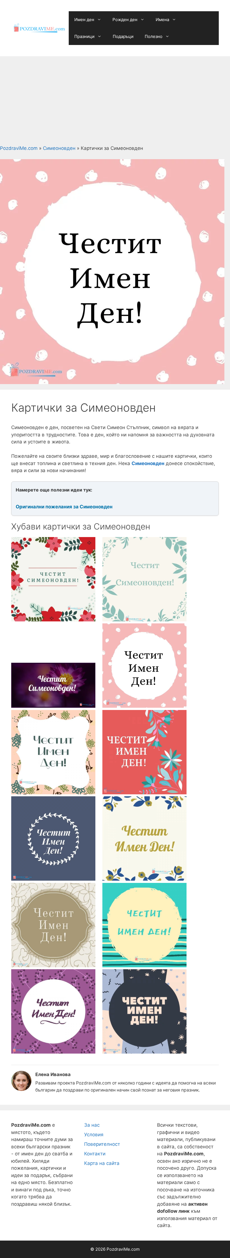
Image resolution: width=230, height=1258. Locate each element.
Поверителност (102, 1144)
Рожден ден (124, 19)
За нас (92, 1125)
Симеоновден (59, 148)
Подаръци (123, 36)
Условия (94, 1134)
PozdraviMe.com (19, 148)
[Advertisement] (115, 98)
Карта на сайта (101, 1163)
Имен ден (84, 19)
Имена (162, 19)
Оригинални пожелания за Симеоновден (64, 506)
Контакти (94, 1153)
